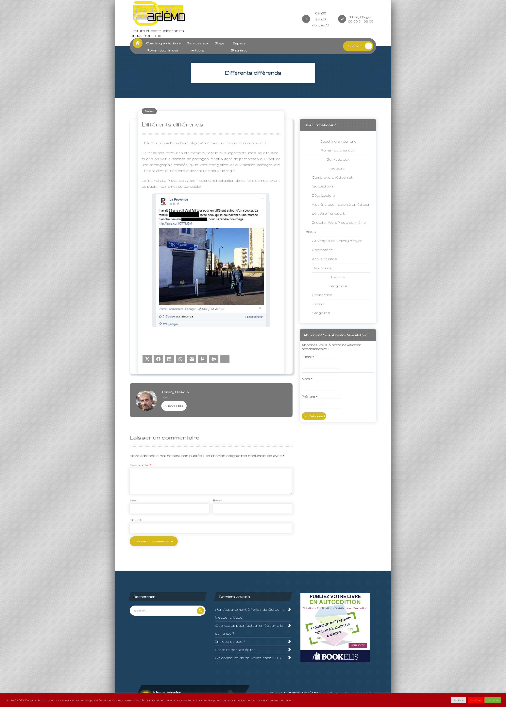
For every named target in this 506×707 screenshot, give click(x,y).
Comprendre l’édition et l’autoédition (332, 181)
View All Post (174, 405)
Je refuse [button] (475, 700)
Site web (136, 519)
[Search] (200, 610)
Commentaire (140, 465)
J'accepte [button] (493, 700)
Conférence (322, 250)
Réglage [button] (458, 700)
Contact (354, 46)
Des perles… (322, 268)
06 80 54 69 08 (360, 21)
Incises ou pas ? (230, 641)
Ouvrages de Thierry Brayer (337, 240)
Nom (133, 500)
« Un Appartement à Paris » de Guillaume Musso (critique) (250, 613)
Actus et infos (324, 259)
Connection (322, 295)
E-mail (217, 500)
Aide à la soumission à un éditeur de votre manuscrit (341, 209)
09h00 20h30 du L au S (320, 19)
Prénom (309, 396)
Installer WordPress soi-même (339, 222)
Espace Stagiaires (321, 308)
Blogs (220, 43)
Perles (149, 111)
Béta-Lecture (323, 195)
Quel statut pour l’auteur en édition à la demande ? (249, 629)
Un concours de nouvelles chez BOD (248, 658)
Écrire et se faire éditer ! (236, 649)
